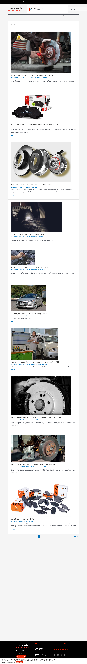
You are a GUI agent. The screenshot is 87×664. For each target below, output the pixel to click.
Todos (21, 77)
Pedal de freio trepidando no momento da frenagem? (30, 234)
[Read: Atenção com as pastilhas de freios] (41, 499)
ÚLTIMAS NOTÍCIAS (31, 15)
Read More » (13, 85)
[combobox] (77, 9)
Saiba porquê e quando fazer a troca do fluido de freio (30, 267)
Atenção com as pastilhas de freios (23, 519)
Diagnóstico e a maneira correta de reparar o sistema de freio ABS (35, 362)
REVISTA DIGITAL (44, 15)
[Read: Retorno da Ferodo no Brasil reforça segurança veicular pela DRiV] (31, 107)
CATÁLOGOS (64, 15)
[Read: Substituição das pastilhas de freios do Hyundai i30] (28, 297)
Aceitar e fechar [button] (19, 662)
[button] (21, 656)
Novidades (27, 127)
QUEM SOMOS (20, 15)
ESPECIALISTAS (54, 15)
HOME (12, 15)
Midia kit (10, 1)
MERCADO (22, 127)
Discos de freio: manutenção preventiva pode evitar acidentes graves (36, 417)
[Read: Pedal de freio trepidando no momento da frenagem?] (36, 217)
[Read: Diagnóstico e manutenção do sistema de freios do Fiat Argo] (38, 448)
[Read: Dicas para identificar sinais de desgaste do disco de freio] (41, 162)
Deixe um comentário (15, 77)
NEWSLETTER (73, 15)
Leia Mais (13, 662)
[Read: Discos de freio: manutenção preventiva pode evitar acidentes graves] (41, 395)
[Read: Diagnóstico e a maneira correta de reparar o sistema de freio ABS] (34, 343)
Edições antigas (24, 1)
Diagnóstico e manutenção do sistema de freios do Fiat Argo (33, 464)
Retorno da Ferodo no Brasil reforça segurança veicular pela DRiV (34, 125)
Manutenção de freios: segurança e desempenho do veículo (32, 75)
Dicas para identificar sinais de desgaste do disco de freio (32, 185)
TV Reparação (17, 1)
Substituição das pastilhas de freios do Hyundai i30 (29, 314)
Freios (34, 77)
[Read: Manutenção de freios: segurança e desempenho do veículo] (41, 52)
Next (76, 536)
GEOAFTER (32, 1)
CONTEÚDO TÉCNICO (28, 77)
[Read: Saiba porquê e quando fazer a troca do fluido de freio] (23, 257)
